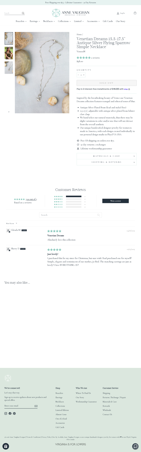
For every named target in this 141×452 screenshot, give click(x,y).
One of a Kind (61, 419)
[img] (54, 231)
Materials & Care (106, 156)
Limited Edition (62, 410)
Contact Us (107, 414)
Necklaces (48, 21)
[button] (84, 57)
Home (79, 34)
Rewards (106, 406)
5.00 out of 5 (31, 199)
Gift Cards (108, 21)
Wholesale (107, 410)
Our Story (120, 21)
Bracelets (20, 21)
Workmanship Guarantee (86, 402)
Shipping (106, 393)
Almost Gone (61, 414)
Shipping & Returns (107, 162)
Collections (63, 21)
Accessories (92, 21)
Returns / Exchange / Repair (114, 397)
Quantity (84, 70)
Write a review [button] (115, 201)
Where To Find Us (83, 393)
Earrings (34, 21)
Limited (78, 21)
